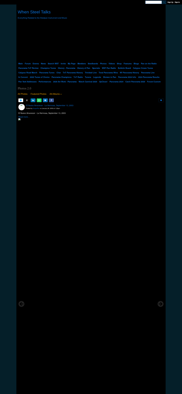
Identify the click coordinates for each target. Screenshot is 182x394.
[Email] (45, 100)
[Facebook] (51, 100)
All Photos (22, 94)
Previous (21, 304)
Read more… (24, 117)
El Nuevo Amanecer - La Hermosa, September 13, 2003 (49, 105)
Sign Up (170, 2)
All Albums (55, 94)
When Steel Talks (34, 12)
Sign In (177, 2)
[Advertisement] (91, 41)
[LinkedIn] (33, 100)
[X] (27, 100)
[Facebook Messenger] (20, 100)
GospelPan (36, 108)
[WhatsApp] (39, 100)
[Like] (161, 100)
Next (160, 304)
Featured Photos (38, 94)
